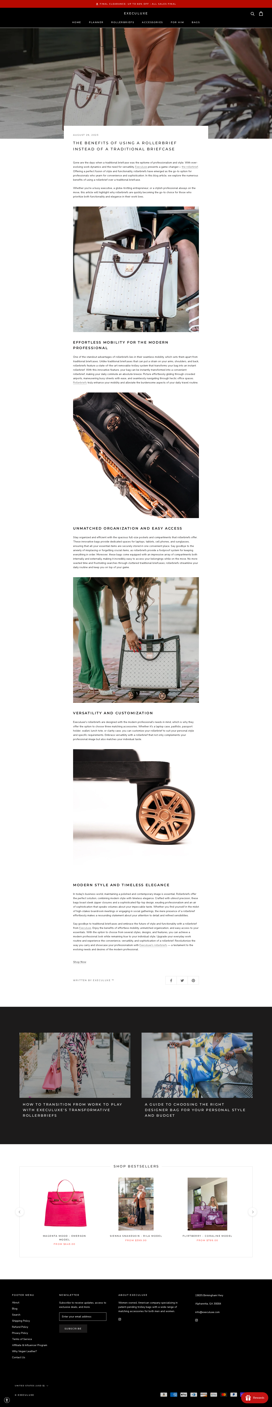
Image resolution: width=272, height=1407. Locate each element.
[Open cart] (261, 13)
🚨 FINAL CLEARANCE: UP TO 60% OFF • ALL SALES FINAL (136, 4)
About (15, 1302)
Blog (14, 1308)
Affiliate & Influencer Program (29, 1345)
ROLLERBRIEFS (122, 22)
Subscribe (73, 1328)
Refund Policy (20, 1327)
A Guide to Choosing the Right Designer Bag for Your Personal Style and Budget (195, 1109)
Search (16, 1314)
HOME (76, 22)
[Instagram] (119, 1319)
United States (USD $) (30, 1385)
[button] (7, 1400)
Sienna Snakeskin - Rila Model (136, 1235)
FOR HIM (177, 22)
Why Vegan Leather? (24, 1351)
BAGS (196, 22)
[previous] (19, 1212)
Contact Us (18, 1357)
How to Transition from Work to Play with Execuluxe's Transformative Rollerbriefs (72, 1109)
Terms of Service (22, 1339)
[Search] (253, 14)
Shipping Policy (21, 1321)
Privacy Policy (20, 1333)
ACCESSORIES (152, 22)
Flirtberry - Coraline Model (207, 1235)
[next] (252, 1212)
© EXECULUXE (24, 1395)
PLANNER (96, 22)
